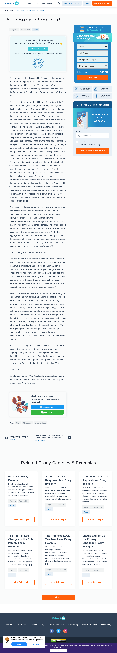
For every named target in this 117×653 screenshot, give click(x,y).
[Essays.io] (58, 618)
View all (58, 597)
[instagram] (65, 631)
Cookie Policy (105, 625)
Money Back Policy (89, 625)
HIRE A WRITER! (102, 3)
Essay (35, 30)
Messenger (48, 407)
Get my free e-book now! (92, 151)
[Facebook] (52, 631)
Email (78, 131)
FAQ (42, 625)
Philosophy (27, 423)
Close (58, 650)
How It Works (22, 625)
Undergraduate (40, 423)
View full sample (21, 519)
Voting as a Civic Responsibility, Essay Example (58, 480)
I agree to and (90, 143)
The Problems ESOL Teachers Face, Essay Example (58, 539)
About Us (9, 625)
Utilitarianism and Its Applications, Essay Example (95, 480)
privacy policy (60, 647)
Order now (93, 78)
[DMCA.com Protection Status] (58, 640)
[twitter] (58, 631)
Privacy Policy (72, 625)
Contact (34, 625)
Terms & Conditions (55, 625)
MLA (18, 423)
